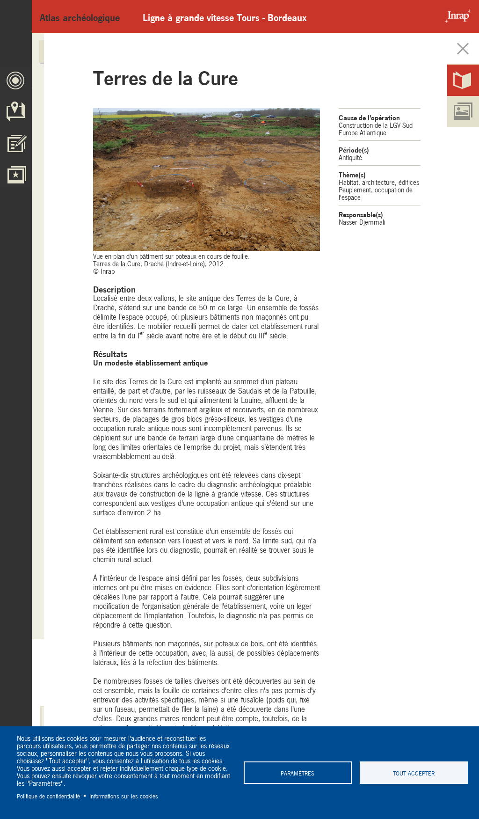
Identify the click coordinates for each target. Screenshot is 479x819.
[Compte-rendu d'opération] (463, 80)
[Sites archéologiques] (16, 111)
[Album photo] (463, 111)
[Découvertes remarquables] (16, 174)
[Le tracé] (16, 80)
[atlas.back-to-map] (463, 49)
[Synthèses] (16, 143)
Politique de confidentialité (48, 795)
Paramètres (297, 772)
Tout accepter (414, 772)
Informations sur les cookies (123, 795)
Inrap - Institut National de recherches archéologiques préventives (455, 16)
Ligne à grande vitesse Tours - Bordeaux (225, 16)
